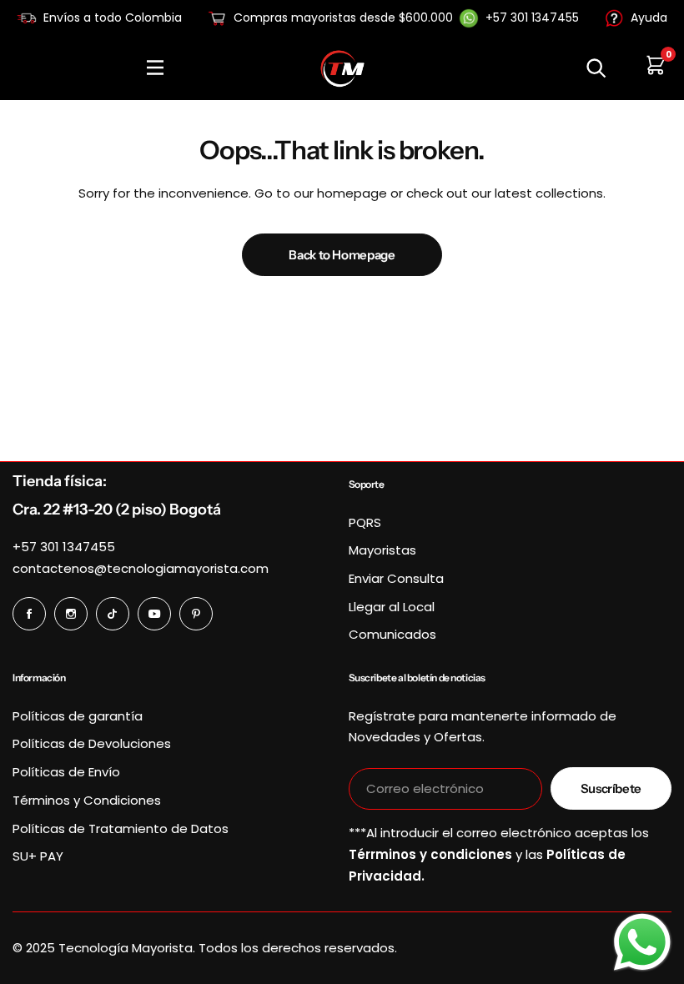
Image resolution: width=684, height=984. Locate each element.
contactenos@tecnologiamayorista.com (141, 568)
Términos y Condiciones (87, 800)
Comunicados (392, 634)
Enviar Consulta (396, 578)
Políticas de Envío (66, 772)
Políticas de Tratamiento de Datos (121, 828)
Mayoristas (382, 550)
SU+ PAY (38, 856)
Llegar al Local (392, 606)
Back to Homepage (342, 255)
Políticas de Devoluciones (92, 743)
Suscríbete (611, 788)
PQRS (365, 522)
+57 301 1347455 (64, 546)
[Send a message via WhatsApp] (642, 942)
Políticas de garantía (78, 716)
